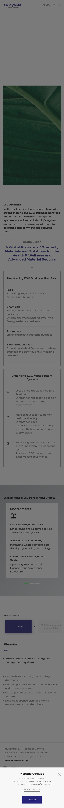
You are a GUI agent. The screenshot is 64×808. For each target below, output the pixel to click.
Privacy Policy (32, 789)
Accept (32, 800)
